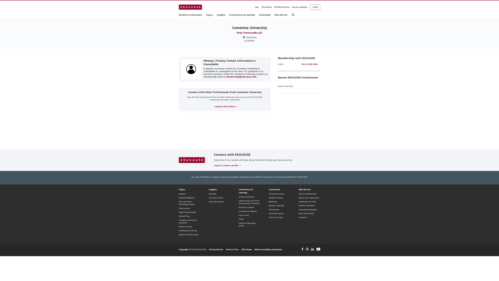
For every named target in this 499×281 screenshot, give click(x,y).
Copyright (183, 249)
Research (212, 194)
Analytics (182, 194)
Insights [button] (221, 15)
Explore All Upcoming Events (247, 224)
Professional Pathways (248, 211)
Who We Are (304, 189)
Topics (182, 189)
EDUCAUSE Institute (246, 207)
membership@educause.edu (241, 77)
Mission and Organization (309, 198)
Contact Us (303, 217)
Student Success (185, 226)
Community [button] (265, 15)
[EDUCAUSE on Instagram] (307, 249)
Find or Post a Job (276, 217)
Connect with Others (225, 107)
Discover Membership (307, 194)
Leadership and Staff (307, 201)
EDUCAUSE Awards (276, 213)
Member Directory (276, 198)
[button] (293, 15)
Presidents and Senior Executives (188, 221)
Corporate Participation (308, 209)
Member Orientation (307, 205)
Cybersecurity (184, 208)
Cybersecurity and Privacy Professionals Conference (249, 202)
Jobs (257, 7)
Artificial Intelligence (187, 198)
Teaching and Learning (188, 230)
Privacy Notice (216, 249)
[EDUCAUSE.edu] (190, 7)
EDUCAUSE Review (282, 7)
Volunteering (274, 209)
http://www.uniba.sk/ (249, 33)
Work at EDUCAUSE (306, 213)
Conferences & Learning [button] (242, 15)
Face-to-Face (244, 215)
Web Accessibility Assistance (268, 249)
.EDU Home (246, 249)
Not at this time (310, 64)
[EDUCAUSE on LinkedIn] (312, 249)
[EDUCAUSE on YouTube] (318, 249)
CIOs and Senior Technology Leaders (187, 203)
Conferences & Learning (246, 191)
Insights (213, 189)
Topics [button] (209, 15)
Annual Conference (246, 197)
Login (315, 7)
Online (241, 219)
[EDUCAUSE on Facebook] (302, 249)
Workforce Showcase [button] (190, 15)
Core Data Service (216, 198)
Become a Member (300, 7)
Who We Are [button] (281, 15)
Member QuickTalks (276, 205)
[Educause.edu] (192, 160)
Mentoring (273, 201)
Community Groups (276, 194)
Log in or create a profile (226, 165)
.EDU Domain (266, 7)
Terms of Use (232, 249)
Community (274, 189)
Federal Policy (184, 216)
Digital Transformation (187, 212)
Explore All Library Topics (189, 234)
